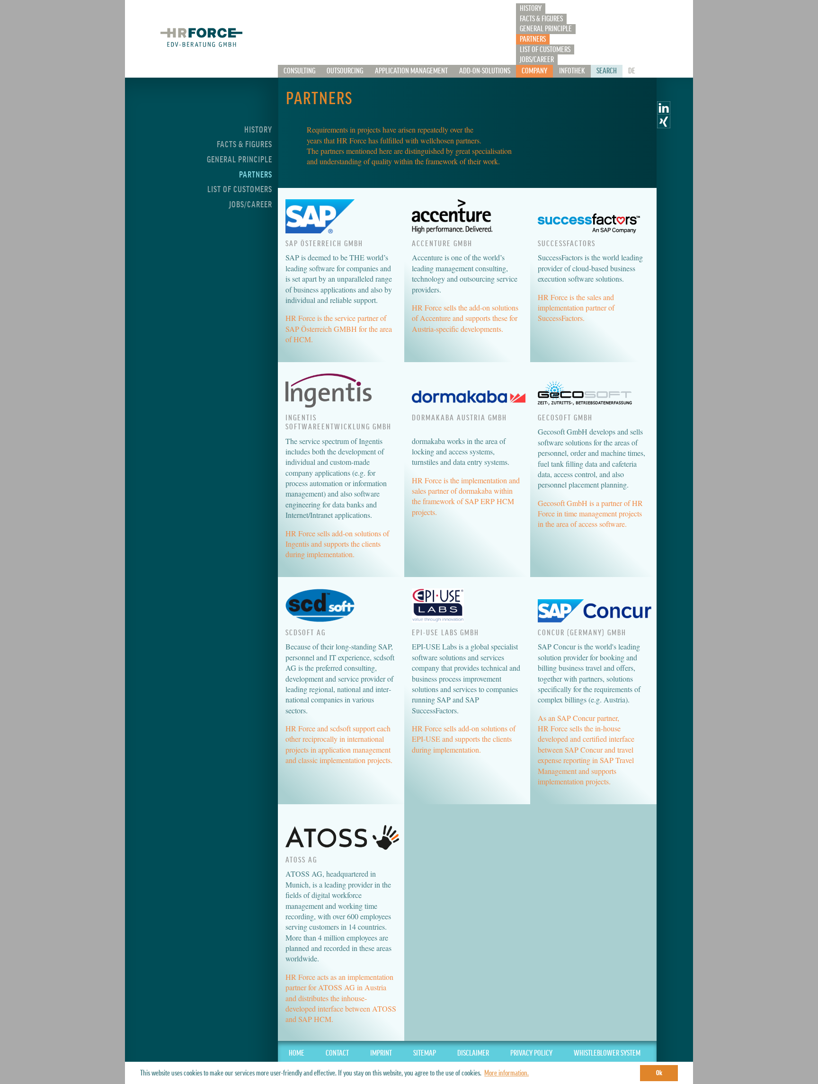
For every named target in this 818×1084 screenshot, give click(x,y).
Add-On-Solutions (484, 71)
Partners (533, 39)
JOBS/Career (537, 59)
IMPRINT (381, 1053)
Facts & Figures (541, 19)
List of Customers (545, 49)
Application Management (411, 71)
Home (296, 1053)
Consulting (299, 71)
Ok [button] (659, 1072)
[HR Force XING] (663, 125)
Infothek (572, 71)
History (531, 8)
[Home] (201, 37)
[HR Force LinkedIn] (663, 111)
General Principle (546, 29)
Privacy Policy (531, 1053)
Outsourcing (345, 71)
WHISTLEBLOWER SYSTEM (607, 1053)
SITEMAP (424, 1053)
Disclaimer (473, 1053)
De (631, 71)
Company (534, 71)
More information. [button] (506, 1073)
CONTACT (337, 1053)
